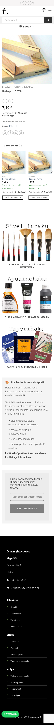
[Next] (51, 177)
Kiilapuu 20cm (8, 179)
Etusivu (6, 87)
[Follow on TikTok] (32, 3)
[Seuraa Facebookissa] (22, 3)
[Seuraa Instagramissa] (27, 3)
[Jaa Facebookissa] (10, 132)
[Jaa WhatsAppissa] (5, 132)
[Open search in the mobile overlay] (27, 20)
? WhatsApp (10, 714)
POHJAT (17, 87)
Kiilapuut (29, 87)
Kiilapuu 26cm (35, 179)
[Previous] (2, 177)
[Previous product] (10, 101)
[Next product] (5, 101)
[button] (44, 11)
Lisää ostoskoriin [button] (12, 198)
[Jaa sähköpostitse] (15, 132)
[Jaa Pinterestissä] (21, 132)
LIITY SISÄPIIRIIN (27, 508)
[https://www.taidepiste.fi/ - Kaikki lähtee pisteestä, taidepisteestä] (10, 11)
